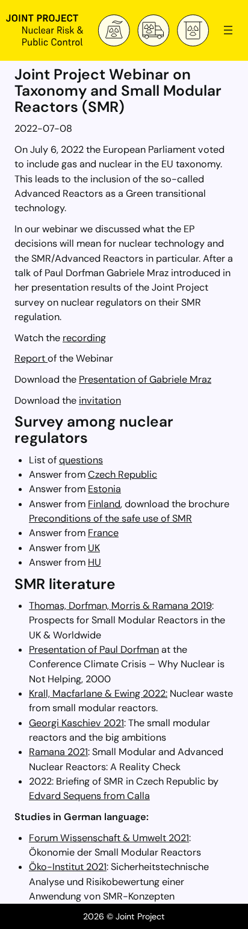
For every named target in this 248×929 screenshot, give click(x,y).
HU (94, 562)
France (103, 532)
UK (94, 548)
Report (31, 358)
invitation (100, 400)
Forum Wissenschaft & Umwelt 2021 (109, 838)
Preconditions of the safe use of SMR (110, 518)
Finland (104, 504)
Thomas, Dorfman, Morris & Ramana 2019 (120, 605)
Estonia (104, 489)
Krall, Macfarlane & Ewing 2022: (98, 693)
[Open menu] (228, 30)
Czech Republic (122, 474)
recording (84, 338)
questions (81, 460)
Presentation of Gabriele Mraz (145, 379)
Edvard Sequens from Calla (89, 795)
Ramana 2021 (58, 751)
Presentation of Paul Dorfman (94, 649)
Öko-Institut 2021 (68, 866)
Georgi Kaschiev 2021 (76, 723)
